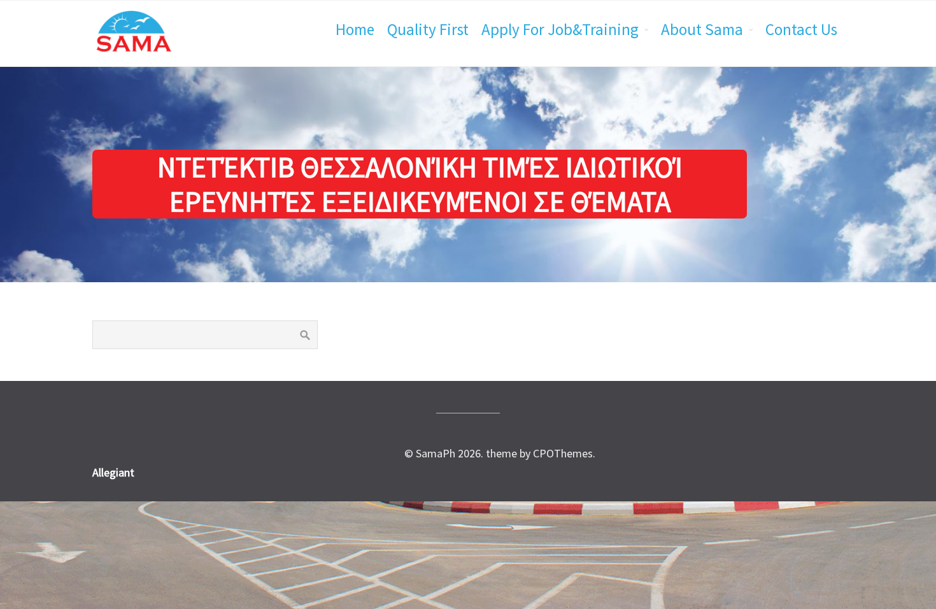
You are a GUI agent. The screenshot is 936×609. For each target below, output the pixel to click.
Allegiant (113, 472)
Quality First (428, 29)
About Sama (702, 29)
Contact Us (801, 29)
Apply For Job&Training (560, 29)
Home (355, 29)
